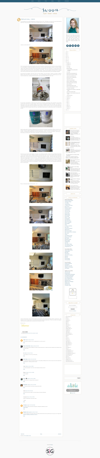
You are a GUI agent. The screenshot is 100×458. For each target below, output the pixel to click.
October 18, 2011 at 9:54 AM (32, 359)
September (68, 96)
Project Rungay (67, 258)
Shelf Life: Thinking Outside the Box (72, 81)
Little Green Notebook (68, 228)
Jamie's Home (68, 327)
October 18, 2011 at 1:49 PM (30, 372)
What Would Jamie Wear (69, 361)
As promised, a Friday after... (71, 88)
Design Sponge (67, 213)
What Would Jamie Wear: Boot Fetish (72, 82)
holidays (67, 321)
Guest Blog (67, 320)
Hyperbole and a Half (68, 265)
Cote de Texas (67, 212)
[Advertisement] (70, 120)
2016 (66, 54)
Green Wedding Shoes (68, 277)
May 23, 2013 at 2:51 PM (30, 396)
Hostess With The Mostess (69, 279)
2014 (66, 57)
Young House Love (68, 246)
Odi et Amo (67, 233)
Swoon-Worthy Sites (68, 351)
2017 (66, 53)
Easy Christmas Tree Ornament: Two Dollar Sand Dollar (73, 90)
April (67, 103)
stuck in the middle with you (74, 185)
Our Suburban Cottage (68, 235)
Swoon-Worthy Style (68, 354)
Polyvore (66, 257)
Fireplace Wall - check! (70, 78)
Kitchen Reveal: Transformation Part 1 (72, 73)
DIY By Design (67, 215)
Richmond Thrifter (68, 239)
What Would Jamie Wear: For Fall (71, 85)
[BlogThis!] (23, 331)
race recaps (67, 340)
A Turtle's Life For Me (68, 205)
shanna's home (35, 333)
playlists (67, 335)
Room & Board (67, 240)
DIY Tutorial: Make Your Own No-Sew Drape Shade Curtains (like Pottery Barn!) (75, 143)
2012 (66, 60)
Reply (24, 342)
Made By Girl (67, 229)
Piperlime (66, 256)
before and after (28, 333)
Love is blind (68, 67)
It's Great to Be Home (68, 225)
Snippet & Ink (67, 282)
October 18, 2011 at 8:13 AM (34, 345)
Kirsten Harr (25, 384)
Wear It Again (68, 357)
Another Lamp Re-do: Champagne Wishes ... (75, 179)
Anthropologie (67, 251)
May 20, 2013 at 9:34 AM (29, 390)
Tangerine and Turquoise (69, 267)
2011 (66, 61)
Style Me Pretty (67, 284)
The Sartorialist (67, 259)
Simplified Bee (67, 241)
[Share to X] (25, 331)
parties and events (68, 333)
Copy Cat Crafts (67, 211)
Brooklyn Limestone (68, 207)
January (68, 108)
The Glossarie (67, 253)
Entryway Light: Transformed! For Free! (72, 86)
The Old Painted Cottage (69, 245)
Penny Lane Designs (68, 236)
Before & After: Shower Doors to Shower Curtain (75, 160)
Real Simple (67, 238)
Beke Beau (66, 252)
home (66, 322)
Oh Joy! (66, 234)
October (68, 65)
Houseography (67, 223)
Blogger (52, 444)
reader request (68, 341)
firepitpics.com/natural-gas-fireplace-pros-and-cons (30, 414)
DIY (66, 317)
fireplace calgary (25, 407)
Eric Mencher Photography (69, 275)
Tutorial (67, 356)
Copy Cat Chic (67, 210)
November (68, 64)
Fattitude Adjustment (68, 263)
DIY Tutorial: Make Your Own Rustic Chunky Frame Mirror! (72, 155)
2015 (66, 56)
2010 (66, 109)
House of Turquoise (68, 222)
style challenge (68, 347)
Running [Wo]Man (69, 68)
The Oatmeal (67, 268)
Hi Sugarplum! (67, 218)
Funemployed (67, 264)
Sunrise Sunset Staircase (73, 172)
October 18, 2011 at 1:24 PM (29, 366)
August (68, 98)
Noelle (24, 339)
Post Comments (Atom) (27, 435)
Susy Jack (66, 242)
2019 (66, 51)
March (68, 105)
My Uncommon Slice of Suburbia (70, 231)
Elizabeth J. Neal (25, 412)
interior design (68, 324)
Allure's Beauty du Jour (69, 250)
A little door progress (69, 95)
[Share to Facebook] (26, 331)
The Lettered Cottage (68, 244)
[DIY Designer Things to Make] (72, 392)
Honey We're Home (68, 221)
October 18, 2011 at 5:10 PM (31, 378)
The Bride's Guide (68, 285)
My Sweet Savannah (68, 230)
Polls (66, 336)
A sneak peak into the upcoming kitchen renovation (72, 70)
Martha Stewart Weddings (69, 281)
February (68, 106)
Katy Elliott (67, 227)
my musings (67, 329)
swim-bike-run (68, 349)
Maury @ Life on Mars (26, 345)
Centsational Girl (67, 209)
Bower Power (67, 206)
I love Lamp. (68, 71)
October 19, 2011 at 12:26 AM (31, 384)
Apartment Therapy (68, 201)
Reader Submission (68, 343)
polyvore (67, 337)
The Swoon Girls (68, 355)
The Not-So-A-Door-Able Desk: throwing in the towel (73, 93)
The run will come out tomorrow (74, 130)
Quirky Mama (25, 359)
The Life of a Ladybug (68, 254)
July (67, 99)
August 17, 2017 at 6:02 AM (31, 404)
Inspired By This (67, 280)
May (67, 102)
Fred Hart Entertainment (69, 276)
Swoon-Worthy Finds (69, 350)
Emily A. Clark (67, 217)
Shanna (24, 378)
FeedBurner (74, 310)
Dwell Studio (67, 216)
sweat (66, 348)
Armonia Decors (67, 204)
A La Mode (67, 202)
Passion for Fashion (68, 334)
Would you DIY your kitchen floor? (71, 77)
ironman (67, 326)
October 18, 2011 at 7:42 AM (29, 339)
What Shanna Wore (68, 360)
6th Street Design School (69, 200)
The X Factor (72, 136)
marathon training (68, 328)
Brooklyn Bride (67, 273)
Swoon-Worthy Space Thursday (70, 353)
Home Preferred (67, 219)
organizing (67, 330)
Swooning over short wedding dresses (74, 167)
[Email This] (22, 331)
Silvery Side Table (69, 84)
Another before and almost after (71, 91)
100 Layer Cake (67, 271)
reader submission (68, 342)
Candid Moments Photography (70, 274)
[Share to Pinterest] (27, 331)
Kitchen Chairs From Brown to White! (72, 74)
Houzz (66, 224)
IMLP (66, 323)
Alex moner (25, 404)
